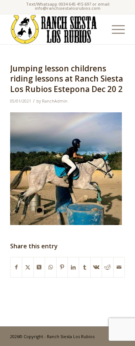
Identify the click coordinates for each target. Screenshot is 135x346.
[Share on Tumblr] (84, 267)
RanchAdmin (55, 101)
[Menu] (114, 29)
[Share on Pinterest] (62, 267)
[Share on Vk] (96, 267)
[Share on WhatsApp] (50, 267)
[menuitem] (114, 29)
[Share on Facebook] (16, 267)
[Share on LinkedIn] (73, 267)
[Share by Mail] (119, 267)
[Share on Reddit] (107, 267)
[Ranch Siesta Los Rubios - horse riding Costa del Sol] (56, 29)
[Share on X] (27, 267)
